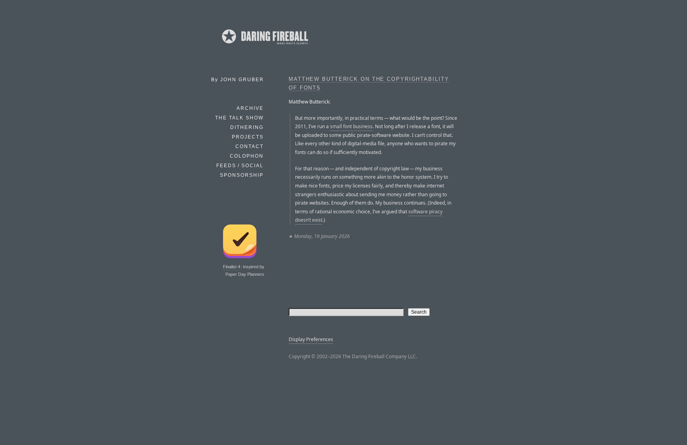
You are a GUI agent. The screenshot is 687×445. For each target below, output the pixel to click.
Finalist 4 (231, 266)
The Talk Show (239, 118)
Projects (248, 137)
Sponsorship (242, 175)
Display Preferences (311, 339)
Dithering (247, 127)
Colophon (247, 156)
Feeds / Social (240, 165)
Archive (250, 108)
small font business (351, 126)
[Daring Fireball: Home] (264, 45)
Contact (249, 146)
